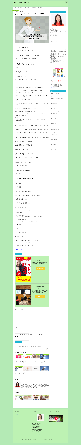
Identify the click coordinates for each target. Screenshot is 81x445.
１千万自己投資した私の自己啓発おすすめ (57, 127)
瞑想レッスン (53, 118)
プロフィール (20, 439)
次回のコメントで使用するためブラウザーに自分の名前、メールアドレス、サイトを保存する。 (30, 334)
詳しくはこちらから (40, 296)
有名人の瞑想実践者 (54, 113)
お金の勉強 (53, 132)
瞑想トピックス (54, 108)
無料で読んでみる (40, 268)
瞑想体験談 (53, 123)
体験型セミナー (54, 139)
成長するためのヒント (55, 129)
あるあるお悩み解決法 (55, 134)
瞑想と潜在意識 (54, 103)
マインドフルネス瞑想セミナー (27, 439)
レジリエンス (53, 106)
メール (16, 327)
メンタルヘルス (54, 101)
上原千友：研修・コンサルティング (24, 2)
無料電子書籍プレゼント (49, 439)
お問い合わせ (35, 439)
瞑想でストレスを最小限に (55, 93)
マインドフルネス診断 (42, 439)
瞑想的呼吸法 (53, 96)
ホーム (16, 439)
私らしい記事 (53, 144)
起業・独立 (53, 149)
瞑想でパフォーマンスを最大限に (57, 98)
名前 (16, 323)
